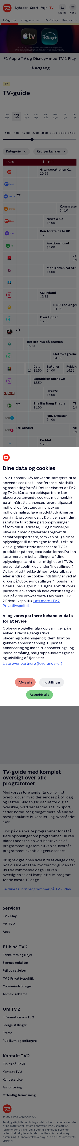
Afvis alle (25, 682)
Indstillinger (51, 682)
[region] (39, 573)
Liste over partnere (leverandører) (32, 663)
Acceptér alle (39, 694)
